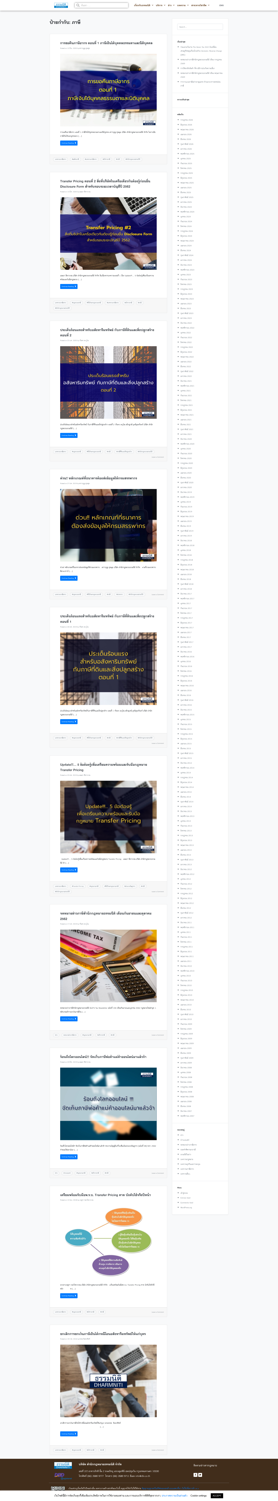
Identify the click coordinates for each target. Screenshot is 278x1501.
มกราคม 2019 (186, 535)
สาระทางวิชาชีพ (198, 5)
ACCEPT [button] (217, 1496)
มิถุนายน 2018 (186, 564)
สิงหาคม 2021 (186, 400)
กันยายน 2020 (186, 453)
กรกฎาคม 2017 (187, 618)
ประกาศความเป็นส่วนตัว (174, 1495)
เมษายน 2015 (186, 743)
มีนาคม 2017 (186, 637)
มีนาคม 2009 (186, 1053)
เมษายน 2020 (186, 472)
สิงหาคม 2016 (186, 671)
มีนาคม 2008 (186, 1106)
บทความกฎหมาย (187, 1159)
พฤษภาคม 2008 (187, 1096)
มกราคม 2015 (186, 758)
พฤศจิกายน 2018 (187, 545)
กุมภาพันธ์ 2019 (187, 531)
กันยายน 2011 (186, 937)
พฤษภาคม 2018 (187, 569)
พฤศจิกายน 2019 (187, 497)
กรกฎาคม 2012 (187, 893)
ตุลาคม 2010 (186, 975)
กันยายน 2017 (186, 608)
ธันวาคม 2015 (186, 709)
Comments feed (187, 1202)
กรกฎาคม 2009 (187, 1033)
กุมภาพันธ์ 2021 (187, 429)
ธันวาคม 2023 (186, 265)
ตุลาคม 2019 (186, 502)
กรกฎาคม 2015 (187, 734)
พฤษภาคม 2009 (187, 1043)
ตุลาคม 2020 (186, 448)
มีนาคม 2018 (186, 579)
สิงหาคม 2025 (186, 168)
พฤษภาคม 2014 (187, 787)
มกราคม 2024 (186, 260)
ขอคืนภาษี (76, 159)
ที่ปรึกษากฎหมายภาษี (94, 302)
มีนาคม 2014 (186, 796)
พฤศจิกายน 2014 (187, 767)
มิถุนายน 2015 (186, 738)
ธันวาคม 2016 (186, 651)
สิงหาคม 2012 (186, 888)
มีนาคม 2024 (186, 250)
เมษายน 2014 (186, 792)
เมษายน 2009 (186, 1048)
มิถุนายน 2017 (186, 622)
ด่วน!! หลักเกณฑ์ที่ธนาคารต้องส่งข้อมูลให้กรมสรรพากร (98, 478)
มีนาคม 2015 (186, 748)
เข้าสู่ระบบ (184, 1193)
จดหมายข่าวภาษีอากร (70, 1035)
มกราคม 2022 (186, 376)
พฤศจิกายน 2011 (187, 927)
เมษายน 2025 (186, 187)
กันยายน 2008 (186, 1077)
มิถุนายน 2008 (186, 1091)
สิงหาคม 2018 (186, 555)
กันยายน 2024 (186, 221)
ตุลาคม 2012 (186, 879)
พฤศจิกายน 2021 (187, 385)
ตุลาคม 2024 (186, 216)
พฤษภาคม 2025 (187, 182)
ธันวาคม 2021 (186, 381)
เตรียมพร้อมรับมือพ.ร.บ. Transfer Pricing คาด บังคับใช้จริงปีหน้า (105, 1195)
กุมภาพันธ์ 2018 (187, 584)
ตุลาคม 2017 (186, 603)
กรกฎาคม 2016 (187, 676)
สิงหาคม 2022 (186, 342)
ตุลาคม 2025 (186, 158)
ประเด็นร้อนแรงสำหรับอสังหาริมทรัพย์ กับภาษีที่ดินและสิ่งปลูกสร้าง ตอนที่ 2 (107, 332)
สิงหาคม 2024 (186, 226)
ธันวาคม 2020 (186, 439)
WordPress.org (186, 1207)
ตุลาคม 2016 (186, 661)
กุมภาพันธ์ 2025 (187, 197)
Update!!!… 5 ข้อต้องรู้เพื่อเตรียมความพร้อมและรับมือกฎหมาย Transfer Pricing (103, 767)
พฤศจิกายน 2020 (187, 443)
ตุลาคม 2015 (186, 719)
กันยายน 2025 (186, 163)
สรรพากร (120, 594)
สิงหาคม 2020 (186, 458)
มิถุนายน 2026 (186, 124)
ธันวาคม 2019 (186, 492)
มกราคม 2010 (186, 1019)
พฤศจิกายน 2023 (187, 269)
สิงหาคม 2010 (186, 985)
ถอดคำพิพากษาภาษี (188, 1149)
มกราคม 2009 (186, 1062)
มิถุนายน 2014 (186, 782)
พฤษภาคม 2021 (187, 414)
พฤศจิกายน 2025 (187, 153)
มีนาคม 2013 (186, 854)
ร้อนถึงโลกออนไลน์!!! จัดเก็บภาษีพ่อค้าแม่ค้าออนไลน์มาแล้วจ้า (103, 1057)
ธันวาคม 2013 (186, 811)
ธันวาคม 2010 (186, 966)
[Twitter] (200, 1475)
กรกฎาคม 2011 (187, 946)
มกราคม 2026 (186, 149)
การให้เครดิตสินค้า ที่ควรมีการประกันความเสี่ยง (198, 68)
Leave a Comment (158, 457)
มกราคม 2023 (186, 318)
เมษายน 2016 (186, 690)
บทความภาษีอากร (60, 159)
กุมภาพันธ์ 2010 (187, 1014)
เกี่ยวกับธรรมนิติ (142, 5)
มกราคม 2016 (186, 705)
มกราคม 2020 (186, 487)
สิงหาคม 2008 (186, 1082)
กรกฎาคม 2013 (187, 835)
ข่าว (169, 5)
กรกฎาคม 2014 (187, 777)
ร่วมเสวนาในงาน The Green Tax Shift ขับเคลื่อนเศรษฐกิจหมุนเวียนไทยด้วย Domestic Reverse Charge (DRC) (201, 50)
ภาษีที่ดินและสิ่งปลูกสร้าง (124, 451)
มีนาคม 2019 (186, 526)
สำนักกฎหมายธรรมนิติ (133, 159)
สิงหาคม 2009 (186, 1029)
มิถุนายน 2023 (186, 294)
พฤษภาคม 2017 (187, 627)
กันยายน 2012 (186, 883)
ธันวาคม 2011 (186, 922)
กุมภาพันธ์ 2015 (187, 753)
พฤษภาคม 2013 (187, 845)
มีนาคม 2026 (186, 139)
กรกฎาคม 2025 (187, 173)
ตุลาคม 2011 (186, 932)
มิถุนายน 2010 (186, 995)
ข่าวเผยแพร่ (67, 1173)
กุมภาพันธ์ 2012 (187, 912)
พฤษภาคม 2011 (187, 956)
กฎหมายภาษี (77, 302)
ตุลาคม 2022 (186, 332)
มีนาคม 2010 (186, 1009)
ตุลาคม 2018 (186, 550)
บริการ (159, 5)
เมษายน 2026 (186, 134)
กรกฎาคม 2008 (187, 1087)
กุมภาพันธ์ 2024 (187, 255)
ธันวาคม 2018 (186, 540)
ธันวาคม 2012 (186, 869)
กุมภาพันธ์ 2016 (187, 700)
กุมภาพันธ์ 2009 (187, 1058)
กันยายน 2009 (186, 1024)
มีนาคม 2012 (186, 908)
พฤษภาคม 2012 (187, 903)
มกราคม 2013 (186, 864)
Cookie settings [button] (198, 1495)
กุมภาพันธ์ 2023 (187, 313)
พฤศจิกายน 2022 (187, 327)
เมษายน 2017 (186, 632)
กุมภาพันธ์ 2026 (187, 144)
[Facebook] (195, 1475)
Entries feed (185, 1197)
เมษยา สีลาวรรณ (84, 191)
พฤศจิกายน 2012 (187, 874)
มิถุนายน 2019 (186, 511)
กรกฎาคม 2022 (187, 347)
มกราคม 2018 (186, 589)
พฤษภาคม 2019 (187, 516)
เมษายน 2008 (186, 1101)
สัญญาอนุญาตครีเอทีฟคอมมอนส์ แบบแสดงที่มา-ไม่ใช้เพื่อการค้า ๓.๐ (170, 1488)
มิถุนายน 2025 (186, 178)
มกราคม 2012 (186, 917)
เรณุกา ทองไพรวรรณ (86, 1200)
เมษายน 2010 (186, 1004)
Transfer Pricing (78, 886)
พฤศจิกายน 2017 (187, 598)
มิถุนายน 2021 (186, 410)
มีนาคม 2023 (186, 308)
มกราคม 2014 (186, 806)
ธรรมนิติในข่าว (186, 1154)
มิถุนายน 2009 (186, 1038)
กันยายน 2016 (186, 666)
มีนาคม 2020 (186, 477)
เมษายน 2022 (186, 361)
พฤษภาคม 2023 (187, 298)
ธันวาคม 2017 (186, 593)
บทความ (181, 5)
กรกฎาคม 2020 (187, 463)
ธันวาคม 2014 (186, 763)
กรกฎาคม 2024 (187, 231)
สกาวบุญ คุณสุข (84, 48)
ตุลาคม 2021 (186, 390)
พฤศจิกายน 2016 (187, 656)
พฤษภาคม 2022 (187, 356)
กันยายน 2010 (186, 980)
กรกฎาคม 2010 (187, 990)
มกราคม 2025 (186, 202)
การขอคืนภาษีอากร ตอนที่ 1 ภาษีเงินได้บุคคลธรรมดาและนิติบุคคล (106, 43)
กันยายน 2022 (186, 337)
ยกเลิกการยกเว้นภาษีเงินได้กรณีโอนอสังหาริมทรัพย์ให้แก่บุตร (103, 1334)
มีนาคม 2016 (186, 695)
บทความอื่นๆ (185, 1173)
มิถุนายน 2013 (186, 840)
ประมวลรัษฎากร (130, 886)
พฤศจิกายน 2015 (187, 714)
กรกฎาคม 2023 (187, 289)
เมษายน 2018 (186, 574)
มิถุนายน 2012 (186, 898)
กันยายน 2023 (186, 279)
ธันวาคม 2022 (186, 323)
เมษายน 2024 (186, 245)
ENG (221, 5)
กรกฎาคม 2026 (187, 120)
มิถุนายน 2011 (186, 951)
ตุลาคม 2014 (186, 772)
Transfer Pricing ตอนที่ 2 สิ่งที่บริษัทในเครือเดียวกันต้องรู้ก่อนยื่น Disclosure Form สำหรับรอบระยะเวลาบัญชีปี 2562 (105, 183)
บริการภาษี (107, 159)
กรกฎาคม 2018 (187, 560)
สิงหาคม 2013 (186, 830)
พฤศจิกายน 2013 (187, 816)
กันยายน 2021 (186, 395)
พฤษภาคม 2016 (187, 685)
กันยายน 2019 (186, 506)
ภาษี (118, 159)
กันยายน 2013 (186, 825)
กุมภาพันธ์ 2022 (187, 371)
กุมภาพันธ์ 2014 (187, 801)
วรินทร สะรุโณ (84, 340)
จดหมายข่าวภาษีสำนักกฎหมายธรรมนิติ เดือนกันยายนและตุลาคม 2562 (106, 916)
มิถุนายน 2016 (186, 680)
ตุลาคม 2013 (186, 821)
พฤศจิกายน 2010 (187, 971)
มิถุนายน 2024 (186, 236)
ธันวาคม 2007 (186, 1111)
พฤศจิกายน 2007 (187, 1116)
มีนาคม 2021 (186, 424)
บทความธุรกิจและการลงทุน (190, 1164)
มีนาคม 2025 (186, 192)
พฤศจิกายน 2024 (187, 211)
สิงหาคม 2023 (186, 284)
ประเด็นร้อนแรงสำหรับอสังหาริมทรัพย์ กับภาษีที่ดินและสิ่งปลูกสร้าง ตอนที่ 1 (107, 618)
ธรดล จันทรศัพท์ (84, 1338)
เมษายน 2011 (186, 961)
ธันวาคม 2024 (186, 207)
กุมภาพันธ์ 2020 (187, 482)
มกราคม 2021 (186, 434)
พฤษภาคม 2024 (187, 240)
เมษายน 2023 (186, 303)
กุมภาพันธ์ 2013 (187, 859)
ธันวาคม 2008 (186, 1067)
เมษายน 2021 (186, 419)
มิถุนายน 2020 (186, 468)
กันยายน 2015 (186, 724)
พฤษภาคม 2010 (187, 1000)
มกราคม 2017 (186, 647)
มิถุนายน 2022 (186, 352)
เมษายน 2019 (186, 521)
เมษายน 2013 (186, 850)
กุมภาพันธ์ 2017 (187, 642)
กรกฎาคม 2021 (187, 405)
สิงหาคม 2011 (186, 942)
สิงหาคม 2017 (186, 613)
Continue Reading (68, 143)
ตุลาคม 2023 (186, 274)
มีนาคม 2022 (186, 366)
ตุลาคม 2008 (186, 1072)
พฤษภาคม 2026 (187, 129)
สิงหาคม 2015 (186, 729)
